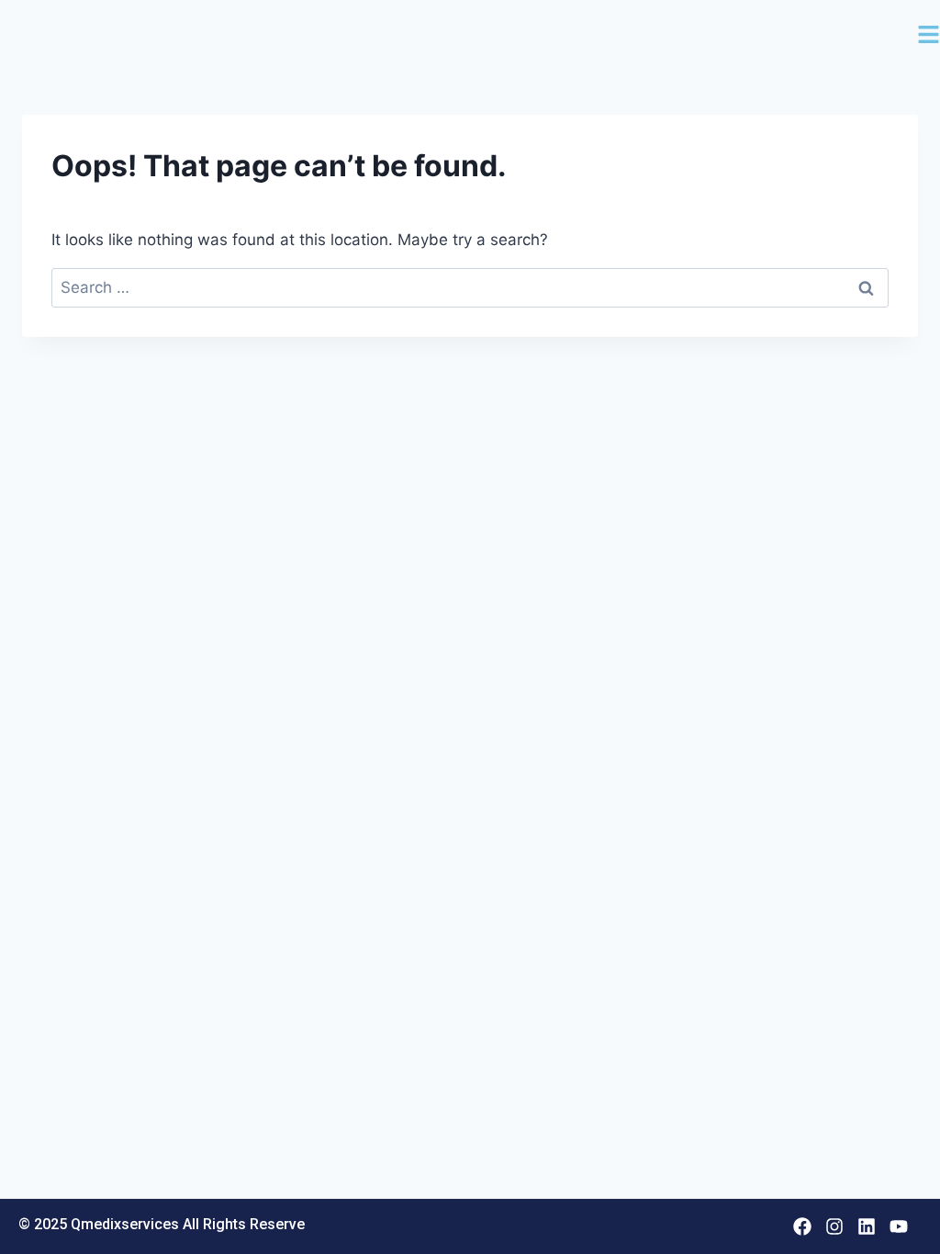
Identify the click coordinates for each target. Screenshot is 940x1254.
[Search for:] (470, 287)
